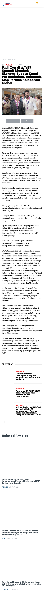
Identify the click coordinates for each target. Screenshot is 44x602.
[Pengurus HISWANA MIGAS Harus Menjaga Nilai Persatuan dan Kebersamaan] (8, 393)
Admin (4, 538)
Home (4, 60)
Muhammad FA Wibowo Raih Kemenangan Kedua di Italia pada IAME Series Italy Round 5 (21, 481)
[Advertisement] (22, 30)
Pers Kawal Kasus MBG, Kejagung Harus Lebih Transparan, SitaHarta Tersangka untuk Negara (21, 584)
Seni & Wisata (20, 405)
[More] (35, 121)
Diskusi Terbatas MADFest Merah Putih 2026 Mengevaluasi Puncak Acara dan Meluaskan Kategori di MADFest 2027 (28, 411)
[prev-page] (3, 422)
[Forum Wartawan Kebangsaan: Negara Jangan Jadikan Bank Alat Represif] (8, 375)
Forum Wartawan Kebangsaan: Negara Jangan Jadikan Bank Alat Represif (28, 376)
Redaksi (9, 65)
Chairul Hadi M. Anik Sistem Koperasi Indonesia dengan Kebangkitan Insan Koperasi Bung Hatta (20, 532)
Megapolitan (20, 371)
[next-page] (6, 422)
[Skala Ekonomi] (7, 4)
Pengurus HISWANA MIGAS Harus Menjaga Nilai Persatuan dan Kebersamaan (28, 394)
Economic (12, 60)
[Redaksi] (4, 65)
